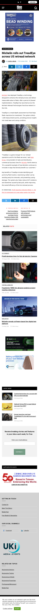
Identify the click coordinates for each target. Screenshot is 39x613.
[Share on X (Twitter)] (19, 66)
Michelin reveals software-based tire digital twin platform (19, 322)
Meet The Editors (7, 508)
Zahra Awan (12, 61)
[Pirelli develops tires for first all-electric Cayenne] (19, 241)
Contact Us (5, 505)
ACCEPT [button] (17, 609)
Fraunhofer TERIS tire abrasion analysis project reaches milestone (18, 289)
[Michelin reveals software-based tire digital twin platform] (19, 306)
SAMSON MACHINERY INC (20, 485)
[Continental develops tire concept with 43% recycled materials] (7, 396)
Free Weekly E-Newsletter (9, 516)
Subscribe (32, 2)
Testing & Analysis (7, 49)
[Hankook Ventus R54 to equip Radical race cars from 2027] (7, 406)
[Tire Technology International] (19, 8)
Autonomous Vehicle (8, 577)
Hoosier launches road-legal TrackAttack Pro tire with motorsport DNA (25, 416)
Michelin (4, 95)
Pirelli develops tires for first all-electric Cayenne (19, 256)
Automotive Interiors (8, 570)
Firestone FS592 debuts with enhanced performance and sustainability (28, 214)
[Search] (35, 8)
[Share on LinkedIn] (11, 66)
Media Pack (5, 512)
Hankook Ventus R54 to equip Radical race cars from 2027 (25, 405)
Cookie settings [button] (7, 609)
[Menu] (3, 8)
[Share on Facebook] (26, 66)
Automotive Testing (8, 573)
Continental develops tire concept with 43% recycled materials (25, 395)
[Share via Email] (33, 66)
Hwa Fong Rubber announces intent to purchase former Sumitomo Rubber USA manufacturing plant (11, 215)
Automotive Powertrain (9, 581)
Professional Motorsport (9, 584)
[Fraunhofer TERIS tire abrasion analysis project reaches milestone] (19, 273)
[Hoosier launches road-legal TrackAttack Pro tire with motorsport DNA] (7, 417)
